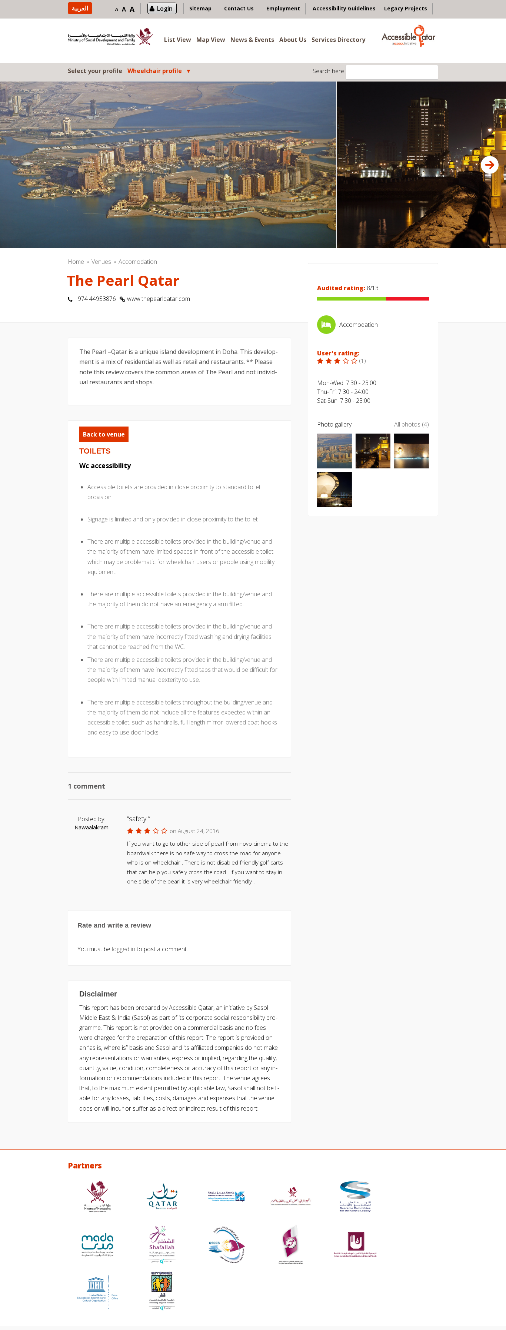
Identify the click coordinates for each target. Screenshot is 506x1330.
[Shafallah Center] (162, 1246)
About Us (292, 40)
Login (165, 8)
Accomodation (138, 262)
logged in (123, 949)
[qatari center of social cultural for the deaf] (291, 1246)
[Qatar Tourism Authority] (162, 1197)
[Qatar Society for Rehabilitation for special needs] (355, 1246)
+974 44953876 (95, 299)
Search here (328, 70)
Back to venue (104, 434)
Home (76, 262)
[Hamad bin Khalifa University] (226, 1197)
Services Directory (338, 40)
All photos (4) (411, 424)
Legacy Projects (405, 8)
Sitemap (200, 8)
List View (177, 40)
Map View (210, 40)
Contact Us (239, 8)
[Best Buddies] (162, 1292)
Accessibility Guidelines (344, 8)
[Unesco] (97, 1292)
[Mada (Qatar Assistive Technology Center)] (97, 1246)
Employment (283, 8)
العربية (80, 8)
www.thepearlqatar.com (158, 299)
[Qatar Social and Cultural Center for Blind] (226, 1246)
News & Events (252, 40)
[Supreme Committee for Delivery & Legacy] (355, 1197)
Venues (101, 262)
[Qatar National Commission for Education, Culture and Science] (291, 1197)
